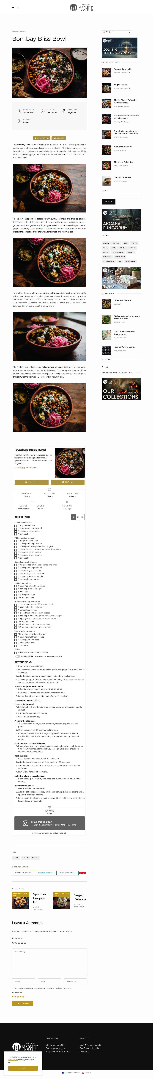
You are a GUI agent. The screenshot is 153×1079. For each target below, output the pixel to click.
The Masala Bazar (19, 31)
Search (105, 190)
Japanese (132, 247)
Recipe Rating (17, 938)
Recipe (25, 857)
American (116, 243)
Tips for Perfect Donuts (124, 347)
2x (78, 517)
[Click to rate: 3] (18, 996)
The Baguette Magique (121, 106)
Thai (120, 261)
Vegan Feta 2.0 (121, 85)
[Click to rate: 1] (12, 996)
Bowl (16, 857)
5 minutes (77, 904)
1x (73, 517)
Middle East (107, 257)
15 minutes (36, 907)
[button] (15, 467)
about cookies (13, 1060)
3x (82, 517)
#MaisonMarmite (68, 825)
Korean (106, 252)
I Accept (23, 1068)
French (134, 243)
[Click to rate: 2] (15, 996)
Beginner (72, 112)
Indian (26, 122)
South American (108, 261)
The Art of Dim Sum (123, 300)
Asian (126, 243)
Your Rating (17, 992)
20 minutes (51, 112)
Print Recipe (60, 138)
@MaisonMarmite (46, 825)
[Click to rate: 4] (20, 996)
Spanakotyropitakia (39, 898)
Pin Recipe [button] (69, 482)
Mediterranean (38, 909)
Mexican (130, 252)
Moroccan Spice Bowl (124, 162)
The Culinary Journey (121, 137)
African (106, 243)
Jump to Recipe (43, 138)
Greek (105, 247)
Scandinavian (120, 257)
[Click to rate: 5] (23, 996)
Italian (122, 247)
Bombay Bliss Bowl (123, 147)
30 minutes (28, 112)
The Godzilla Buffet (120, 181)
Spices (35, 857)
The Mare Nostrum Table (20, 894)
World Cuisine (130, 261)
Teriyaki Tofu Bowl (122, 177)
